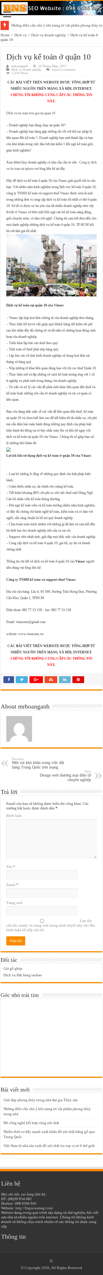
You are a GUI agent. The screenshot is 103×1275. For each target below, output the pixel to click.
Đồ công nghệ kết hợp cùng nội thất (31, 1123)
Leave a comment (63, 69)
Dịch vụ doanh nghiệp (48, 35)
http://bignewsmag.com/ (34, 1208)
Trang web (14, 903)
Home (5, 35)
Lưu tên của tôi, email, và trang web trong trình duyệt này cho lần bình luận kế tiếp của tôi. (50, 925)
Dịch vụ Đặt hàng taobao (22, 975)
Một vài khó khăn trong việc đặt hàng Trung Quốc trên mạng (38, 763)
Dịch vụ (20, 35)
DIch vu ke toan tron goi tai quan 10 (30, 113)
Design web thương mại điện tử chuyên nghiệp (65, 776)
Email (12, 885)
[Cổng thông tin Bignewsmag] (51, 8)
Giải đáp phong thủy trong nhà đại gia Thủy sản (40, 1100)
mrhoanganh (19, 66)
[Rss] (51, 1261)
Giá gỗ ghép (12, 968)
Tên (10, 867)
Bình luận (14, 815)
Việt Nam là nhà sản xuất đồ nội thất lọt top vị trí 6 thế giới (49, 1146)
